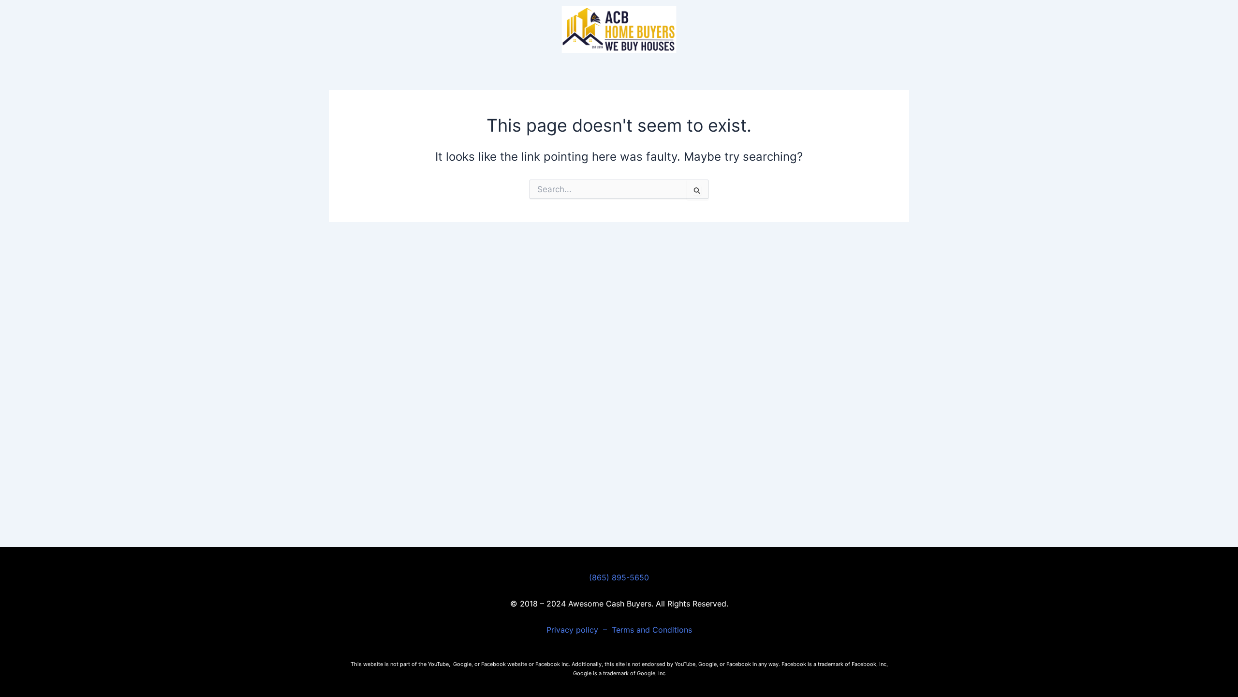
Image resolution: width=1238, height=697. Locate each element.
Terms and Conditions (652, 630)
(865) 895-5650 (619, 577)
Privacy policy (573, 630)
